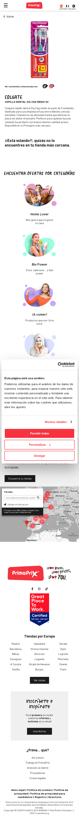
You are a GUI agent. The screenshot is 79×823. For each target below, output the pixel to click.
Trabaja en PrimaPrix (38, 762)
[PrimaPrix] (34, 5)
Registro (40, 797)
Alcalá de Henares (39, 664)
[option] (61, 5)
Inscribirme (39, 731)
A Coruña (15, 664)
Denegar (39, 455)
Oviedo (63, 664)
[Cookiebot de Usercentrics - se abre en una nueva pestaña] (58, 364)
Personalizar (37, 444)
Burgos (39, 669)
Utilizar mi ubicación (17, 504)
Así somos (38, 757)
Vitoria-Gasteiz (39, 648)
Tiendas (8, 491)
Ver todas (39, 680)
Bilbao (15, 653)
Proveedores (37, 772)
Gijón (63, 648)
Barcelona (15, 648)
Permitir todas (39, 433)
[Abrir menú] (6, 5)
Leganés (39, 659)
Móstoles (63, 659)
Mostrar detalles (56, 422)
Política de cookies (39, 789)
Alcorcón (39, 653)
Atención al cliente (37, 767)
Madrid (16, 643)
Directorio (55, 797)
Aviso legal (18, 789)
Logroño (63, 653)
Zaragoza (15, 659)
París (63, 669)
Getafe (63, 643)
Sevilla (16, 669)
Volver (10, 16)
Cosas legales (38, 778)
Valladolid (39, 643)
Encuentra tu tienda (19, 478)
